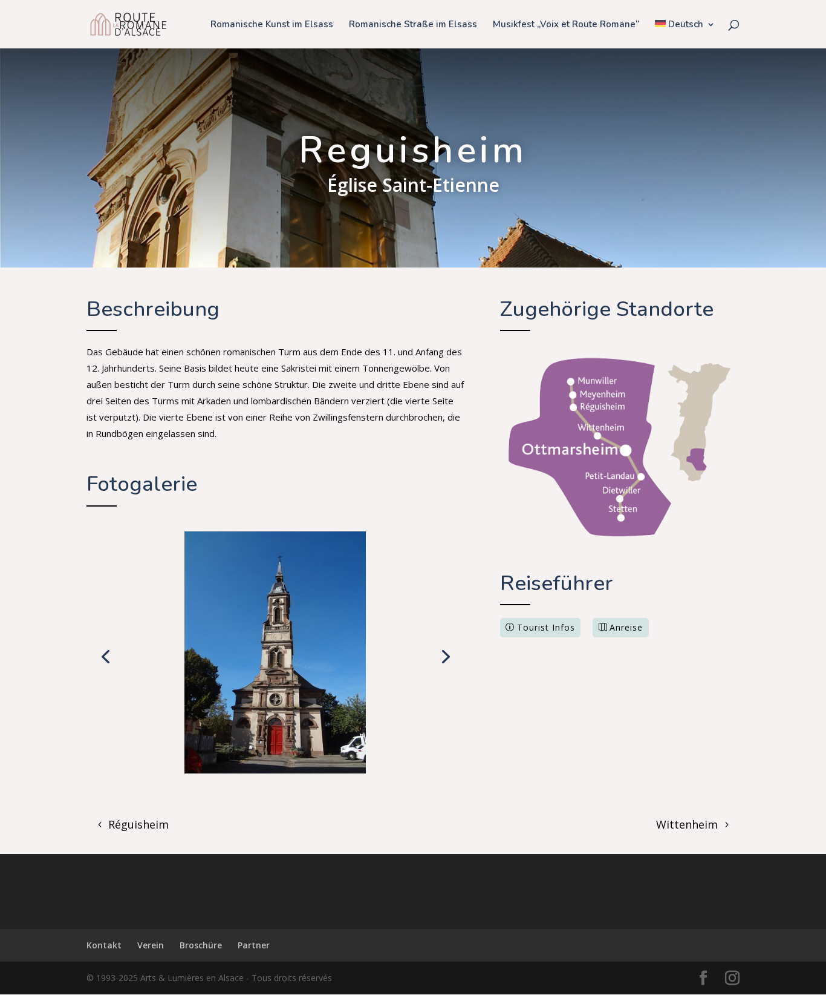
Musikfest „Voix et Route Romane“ (566, 25)
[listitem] (592, 381)
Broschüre (201, 945)
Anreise (626, 627)
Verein (150, 945)
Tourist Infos (546, 627)
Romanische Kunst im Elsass (271, 25)
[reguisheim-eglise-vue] (275, 770)
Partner (254, 945)
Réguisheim (138, 824)
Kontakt (104, 945)
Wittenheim (687, 824)
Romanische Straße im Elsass (413, 25)
